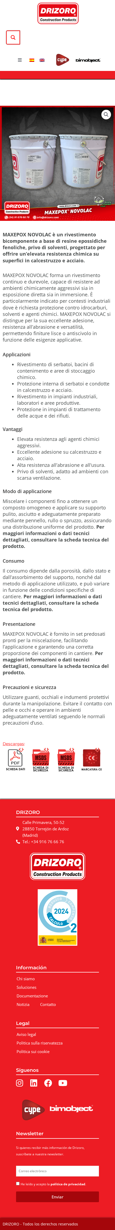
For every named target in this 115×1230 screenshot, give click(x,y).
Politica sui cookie (33, 1051)
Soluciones (26, 987)
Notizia (23, 1004)
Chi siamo (26, 978)
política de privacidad (68, 1184)
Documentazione (32, 995)
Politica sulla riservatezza (40, 1043)
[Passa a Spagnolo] (32, 59)
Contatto (48, 1004)
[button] (20, 60)
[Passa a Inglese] (42, 59)
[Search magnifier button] (13, 37)
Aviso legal (26, 1034)
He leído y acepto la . (53, 1184)
